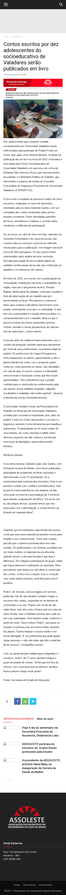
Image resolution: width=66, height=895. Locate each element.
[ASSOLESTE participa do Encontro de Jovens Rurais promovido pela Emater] (11, 748)
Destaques (17, 36)
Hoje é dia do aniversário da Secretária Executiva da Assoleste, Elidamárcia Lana (40, 731)
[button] (61, 4)
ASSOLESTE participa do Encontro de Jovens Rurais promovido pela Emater (39, 747)
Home (17, 884)
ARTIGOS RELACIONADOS (18, 718)
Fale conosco (29, 884)
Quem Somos (45, 884)
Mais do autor (45, 718)
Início (5, 36)
